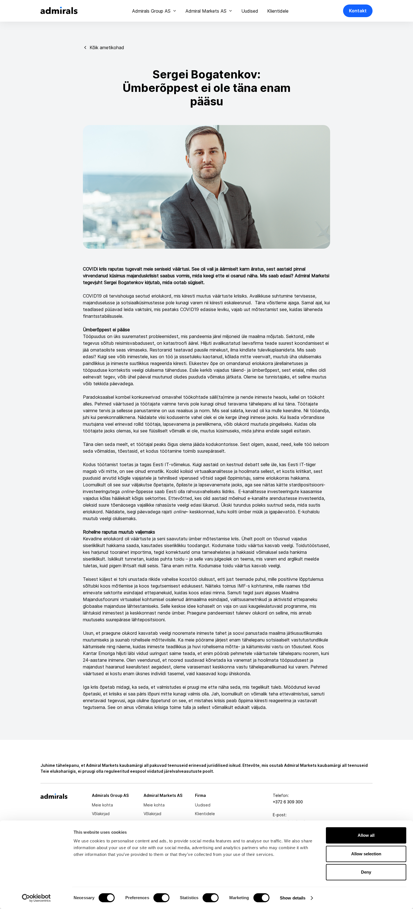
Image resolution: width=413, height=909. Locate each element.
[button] (154, 11)
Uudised (249, 11)
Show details (292, 898)
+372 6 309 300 (288, 801)
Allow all (366, 835)
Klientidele (278, 11)
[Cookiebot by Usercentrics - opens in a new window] (36, 898)
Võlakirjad (101, 813)
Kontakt (358, 10)
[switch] (161, 897)
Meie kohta (102, 805)
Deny (366, 872)
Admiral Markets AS (205, 11)
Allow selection (366, 853)
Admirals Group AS (151, 11)
